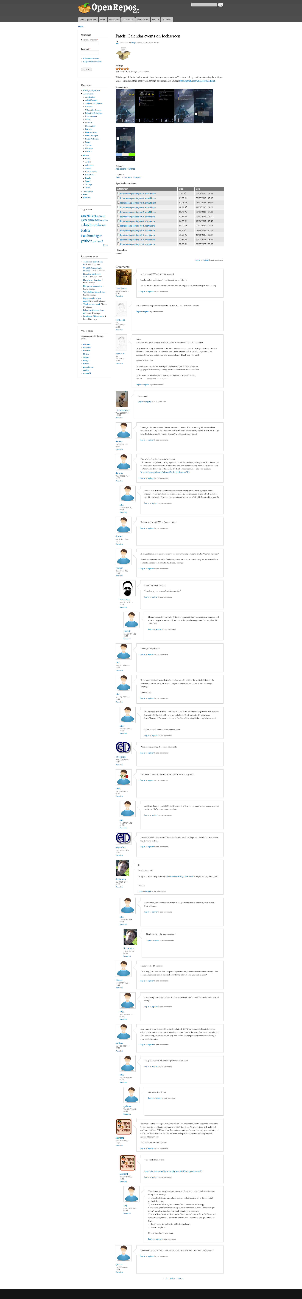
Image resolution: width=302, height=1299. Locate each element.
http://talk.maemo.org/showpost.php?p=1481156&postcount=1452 (173, 1171)
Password (85, 49)
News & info (90, 126)
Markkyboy (125, 599)
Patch (85, 230)
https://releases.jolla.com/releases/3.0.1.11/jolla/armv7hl (165, 472)
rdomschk (120, 319)
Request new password (92, 61)
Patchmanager (91, 235)
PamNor (86, 350)
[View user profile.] (124, 284)
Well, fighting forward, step (94, 292)
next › (172, 1278)
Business (88, 106)
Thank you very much (91, 304)
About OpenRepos (88, 19)
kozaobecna (121, 288)
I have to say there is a (92, 280)
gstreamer (93, 220)
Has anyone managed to (92, 286)
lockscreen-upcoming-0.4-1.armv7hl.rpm (138, 207)
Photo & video (91, 132)
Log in (198, 260)
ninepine (86, 344)
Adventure (89, 165)
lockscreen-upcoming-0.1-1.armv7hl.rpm (138, 193)
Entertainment (91, 116)
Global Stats (142, 19)
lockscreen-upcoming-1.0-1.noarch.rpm (137, 239)
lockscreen (127, 177)
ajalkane (119, 1042)
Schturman (121, 879)
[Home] (109, 8)
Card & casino (91, 171)
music (102, 225)
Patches (88, 129)
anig (133, 42)
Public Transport (91, 135)
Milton (86, 354)
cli (104, 216)
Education (89, 174)
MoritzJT (120, 1137)
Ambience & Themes (94, 103)
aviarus (86, 357)
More (105, 245)
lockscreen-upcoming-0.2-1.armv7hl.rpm (138, 198)
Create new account (91, 58)
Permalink (119, 296)
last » (180, 1278)
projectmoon (88, 367)
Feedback (167, 19)
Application (90, 97)
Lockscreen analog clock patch (180, 876)
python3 (98, 241)
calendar (137, 177)
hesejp (85, 360)
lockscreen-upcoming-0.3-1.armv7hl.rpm (138, 202)
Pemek (86, 363)
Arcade (88, 168)
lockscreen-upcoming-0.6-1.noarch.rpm (137, 221)
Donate (155, 19)
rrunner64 (87, 373)
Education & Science (93, 113)
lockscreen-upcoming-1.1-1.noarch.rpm (137, 244)
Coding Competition (91, 90)
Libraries (87, 197)
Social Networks (92, 138)
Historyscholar (122, 409)
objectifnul (121, 756)
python (86, 240)
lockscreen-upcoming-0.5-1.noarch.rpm (137, 216)
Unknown (89, 148)
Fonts (85, 194)
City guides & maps (93, 109)
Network (88, 122)
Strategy (88, 184)
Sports (87, 142)
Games (86, 155)
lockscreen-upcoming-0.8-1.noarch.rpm (137, 230)
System (88, 145)
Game (87, 158)
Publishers (114, 19)
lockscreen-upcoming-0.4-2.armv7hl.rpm (138, 211)
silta (118, 662)
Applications (88, 93)
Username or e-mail (89, 40)
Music (87, 119)
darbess (119, 441)
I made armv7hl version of (93, 316)
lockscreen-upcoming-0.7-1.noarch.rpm (137, 225)
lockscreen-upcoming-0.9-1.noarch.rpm (137, 234)
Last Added (128, 19)
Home (80, 26)
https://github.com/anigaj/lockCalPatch (197, 80)
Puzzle (88, 178)
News (102, 19)
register (206, 260)
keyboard (91, 224)
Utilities (88, 151)
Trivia (87, 187)
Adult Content (91, 100)
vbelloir (119, 567)
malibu (86, 370)
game (84, 220)
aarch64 (86, 215)
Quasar (119, 979)
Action (88, 161)
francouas (87, 347)
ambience (97, 216)
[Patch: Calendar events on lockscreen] (125, 124)
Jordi (118, 788)
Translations (88, 191)
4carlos (119, 536)
